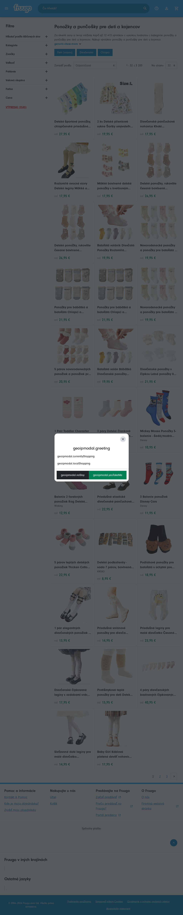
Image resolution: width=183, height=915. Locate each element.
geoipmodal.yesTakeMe (107, 475)
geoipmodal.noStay (73, 475)
